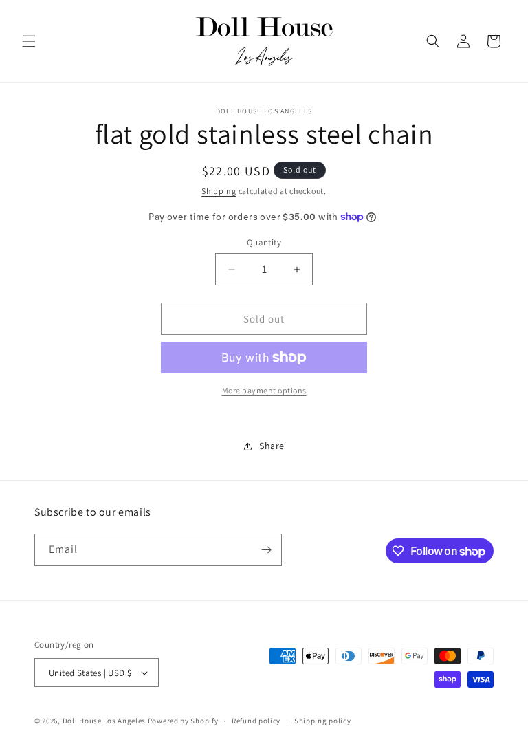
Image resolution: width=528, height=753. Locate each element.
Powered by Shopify (183, 720)
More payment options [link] (264, 390)
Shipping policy (322, 720)
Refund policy (256, 720)
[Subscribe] (266, 550)
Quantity (264, 242)
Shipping (218, 191)
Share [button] (272, 445)
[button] (29, 41)
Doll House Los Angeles (104, 720)
